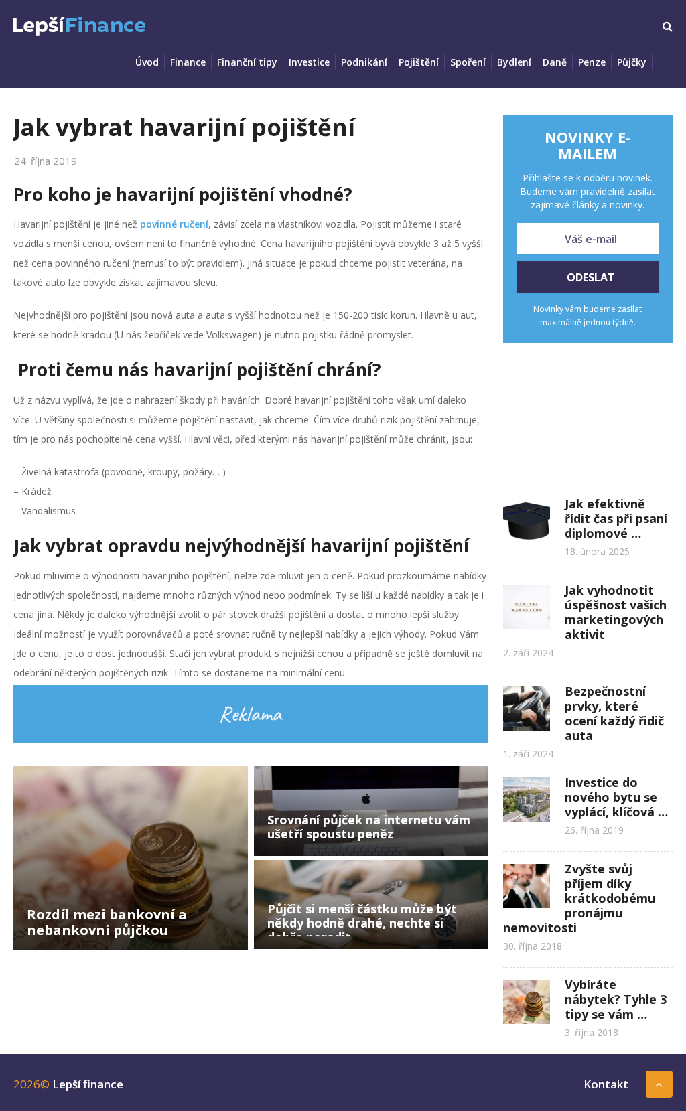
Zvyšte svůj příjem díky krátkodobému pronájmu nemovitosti (579, 898)
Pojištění (419, 62)
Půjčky (631, 62)
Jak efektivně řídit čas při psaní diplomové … (616, 518)
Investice (309, 62)
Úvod (147, 62)
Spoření (468, 62)
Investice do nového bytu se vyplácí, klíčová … (616, 797)
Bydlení (514, 62)
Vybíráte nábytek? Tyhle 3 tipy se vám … (616, 999)
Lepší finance (87, 1084)
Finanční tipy (247, 62)
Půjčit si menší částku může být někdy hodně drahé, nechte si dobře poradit (362, 923)
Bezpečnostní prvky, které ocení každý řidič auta (614, 713)
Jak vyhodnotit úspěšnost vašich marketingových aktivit (616, 612)
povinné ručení (174, 224)
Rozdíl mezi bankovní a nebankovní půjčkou (107, 922)
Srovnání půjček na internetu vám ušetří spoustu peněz (368, 827)
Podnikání (364, 62)
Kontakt (606, 1084)
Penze (592, 62)
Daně (555, 62)
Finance (188, 62)
